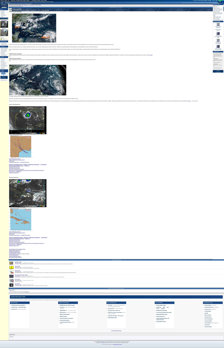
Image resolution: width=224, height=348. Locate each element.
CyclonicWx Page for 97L (24, 162)
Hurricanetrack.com (209, 307)
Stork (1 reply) (218, 35)
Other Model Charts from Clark (14, 168)
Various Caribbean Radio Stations (14, 256)
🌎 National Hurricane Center (3, 77)
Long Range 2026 (218, 43)
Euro (168, 307)
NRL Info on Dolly (12, 244)
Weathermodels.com (160, 316)
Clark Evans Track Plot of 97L (14, 166)
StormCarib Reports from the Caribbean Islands (17, 249)
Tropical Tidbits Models (161, 305)
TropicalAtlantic (208, 311)
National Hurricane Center (117, 344)
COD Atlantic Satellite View (13, 172)
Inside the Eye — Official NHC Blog (19, 307)
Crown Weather (208, 322)
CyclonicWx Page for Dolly (25, 235)
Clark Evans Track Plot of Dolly (14, 239)
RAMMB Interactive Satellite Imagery (67, 305)
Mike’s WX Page (208, 315)
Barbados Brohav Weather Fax (14, 251)
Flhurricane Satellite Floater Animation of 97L (16, 159)
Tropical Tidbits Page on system (14, 158)
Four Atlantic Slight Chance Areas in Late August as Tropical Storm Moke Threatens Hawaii (218, 10)
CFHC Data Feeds (4, 65)
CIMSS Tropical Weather (65, 314)
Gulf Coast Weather (209, 318)
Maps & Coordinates (4, 48)
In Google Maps (43, 164)
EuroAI (157, 308)
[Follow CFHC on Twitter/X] (4, 74)
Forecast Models (3, 51)
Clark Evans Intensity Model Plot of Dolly (16, 238)
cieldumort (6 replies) (218, 48)
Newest (5, 43)
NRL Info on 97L (12, 171)
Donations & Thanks (4, 44)
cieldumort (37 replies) (218, 26)
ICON (164, 307)
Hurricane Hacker (208, 326)
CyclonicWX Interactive (161, 321)
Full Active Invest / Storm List (114, 310)
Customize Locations (28, 3)
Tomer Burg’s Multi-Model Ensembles (164, 312)
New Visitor (7, 2)
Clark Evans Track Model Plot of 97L (15, 164)
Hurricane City (208, 309)
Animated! (25, 164)
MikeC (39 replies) (218, 42)
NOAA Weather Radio (112, 317)
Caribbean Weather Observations (14, 250)
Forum (2, 43)
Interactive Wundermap (64, 320)
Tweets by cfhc (11, 290)
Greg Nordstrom (208, 317)
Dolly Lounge (218, 27)
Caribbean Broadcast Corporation (14, 253)
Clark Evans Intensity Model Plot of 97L (16, 165)
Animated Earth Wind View (65, 322)
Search (2, 16)
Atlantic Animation (160, 319)
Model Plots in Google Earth (34, 164)
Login (2, 2)
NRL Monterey (63, 312)
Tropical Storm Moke (218, 49)
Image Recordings (4, 49)
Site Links (2, 60)
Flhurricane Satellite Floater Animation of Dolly (17, 232)
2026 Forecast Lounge (18, 267)
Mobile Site (3, 68)
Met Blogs (2, 13)
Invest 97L (218, 30)
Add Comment (33, 10)
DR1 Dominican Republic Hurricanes (15, 257)
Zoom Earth (62, 307)
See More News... (120, 7)
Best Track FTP (111, 308)
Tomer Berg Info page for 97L (14, 162)
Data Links (2, 61)
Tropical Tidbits (208, 305)
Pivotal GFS (158, 307)
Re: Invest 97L (17, 266)
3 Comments (27, 10)
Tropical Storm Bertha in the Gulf (218, 19)
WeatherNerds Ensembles (161, 310)
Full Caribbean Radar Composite (14, 252)
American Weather (208, 320)
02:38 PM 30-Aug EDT (45, 10)
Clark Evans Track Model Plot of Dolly (16, 237)
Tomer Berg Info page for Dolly (14, 235)
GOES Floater (11, 161)
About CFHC (3, 66)
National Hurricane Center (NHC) (18, 305)
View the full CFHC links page (116, 330)
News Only (2, 12)
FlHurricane (3, 4)
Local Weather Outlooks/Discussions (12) (16, 6)
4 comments (217, 18)
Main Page (2, 11)
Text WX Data (3, 64)
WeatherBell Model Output (161, 314)
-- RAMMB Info (18, 171)
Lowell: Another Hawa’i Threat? (218, 37)
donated (104, 342)
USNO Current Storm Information (115, 312)
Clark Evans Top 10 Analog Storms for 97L (16, 169)
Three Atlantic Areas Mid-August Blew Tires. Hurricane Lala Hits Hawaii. (217, 14)
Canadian (163, 308)
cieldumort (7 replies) (218, 29)
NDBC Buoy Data (63, 316)
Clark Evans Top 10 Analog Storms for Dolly (16, 242)
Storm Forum (14, 309)
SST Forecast (120, 315)
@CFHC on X (27, 291)
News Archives (3, 15)
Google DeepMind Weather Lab (162, 318)
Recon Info (2, 52)
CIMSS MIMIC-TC (63, 310)
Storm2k (206, 313)
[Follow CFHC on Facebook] (4, 73)
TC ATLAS (110, 305)
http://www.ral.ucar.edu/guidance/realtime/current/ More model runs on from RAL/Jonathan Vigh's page (26, 170)
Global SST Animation (112, 315)
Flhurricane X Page (120, 288)
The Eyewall (207, 324)
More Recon (3, 53)
